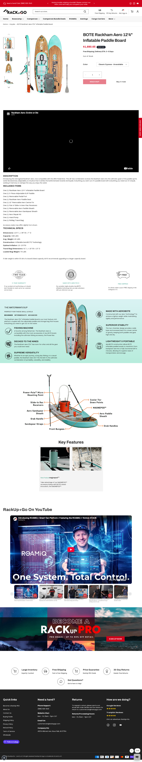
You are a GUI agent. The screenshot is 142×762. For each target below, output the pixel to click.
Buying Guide (8, 717)
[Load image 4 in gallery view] (8, 81)
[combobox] (61, 11)
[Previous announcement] (48, 3)
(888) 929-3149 (43, 709)
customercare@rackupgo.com (49, 724)
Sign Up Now (115, 639)
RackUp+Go (11, 756)
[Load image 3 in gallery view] (8, 68)
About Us (6, 709)
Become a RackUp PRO (11, 706)
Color (85, 64)
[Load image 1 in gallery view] (8, 43)
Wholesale (7, 735)
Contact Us (7, 713)
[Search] (85, 11)
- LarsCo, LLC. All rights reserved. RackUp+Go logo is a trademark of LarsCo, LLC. (38, 756)
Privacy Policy (8, 724)
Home (5, 24)
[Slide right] (8, 87)
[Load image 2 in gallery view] (8, 56)
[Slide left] (8, 34)
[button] (131, 11)
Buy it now (121, 82)
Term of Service (9, 731)
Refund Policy (8, 728)
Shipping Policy (8, 720)
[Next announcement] (94, 3)
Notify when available (140, 128)
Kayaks (12, 24)
